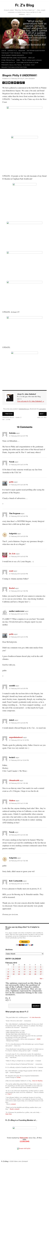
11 (30, 969)
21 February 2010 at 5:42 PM (18, 516)
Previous (8, 414)
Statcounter (24, 1138)
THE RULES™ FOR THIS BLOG (11, 53)
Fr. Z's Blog (24, 4)
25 (30, 974)
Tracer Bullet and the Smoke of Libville (27, 62)
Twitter (19, 1077)
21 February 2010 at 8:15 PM (18, 637)
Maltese (12, 800)
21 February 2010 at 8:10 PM (18, 614)
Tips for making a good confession (32, 60)
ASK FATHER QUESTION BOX (36, 50)
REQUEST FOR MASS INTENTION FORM (14, 67)
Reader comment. (15, 1109)
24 (24, 974)
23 (19, 974)
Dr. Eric (12, 553)
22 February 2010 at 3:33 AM (18, 835)
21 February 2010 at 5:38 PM (18, 485)
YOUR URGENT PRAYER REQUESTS (12, 55)
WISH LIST (31, 58)
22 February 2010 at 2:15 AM (18, 803)
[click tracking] (24, 1141)
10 (24, 969)
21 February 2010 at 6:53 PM (18, 574)
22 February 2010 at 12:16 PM (19, 884)
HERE (38, 1039)
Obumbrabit (14, 780)
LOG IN (3, 50)
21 (8, 974)
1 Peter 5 (9, 1094)
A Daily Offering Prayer (8, 60)
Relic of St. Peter (42, 417)
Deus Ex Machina (37, 1081)
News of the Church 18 (8, 62)
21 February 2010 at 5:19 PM (18, 464)
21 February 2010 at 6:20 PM (18, 536)
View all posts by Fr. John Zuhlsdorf (30, 401)
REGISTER (21, 50)
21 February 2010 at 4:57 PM (18, 436)
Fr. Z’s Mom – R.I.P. (29, 65)
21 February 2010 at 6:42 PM (18, 556)
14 (8, 972)
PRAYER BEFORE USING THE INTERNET (14, 58)
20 (41, 972)
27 (41, 974)
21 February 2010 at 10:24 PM (19, 760)
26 (35, 974)
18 (30, 972)
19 (35, 972)
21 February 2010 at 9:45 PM (18, 723)
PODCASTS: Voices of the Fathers (11, 65)
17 (24, 972)
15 (14, 972)
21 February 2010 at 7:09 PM (18, 591)
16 (19, 972)
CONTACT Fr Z (12, 50)
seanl (11, 570)
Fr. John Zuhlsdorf (29, 78)
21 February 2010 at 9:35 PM (18, 688)
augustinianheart (16, 737)
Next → (42, 414)
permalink (42, 409)
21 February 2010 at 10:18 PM (19, 740)
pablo (11, 481)
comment (13, 1104)
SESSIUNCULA (24, 409)
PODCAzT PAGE (27, 53)
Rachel (12, 588)
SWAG (18, 60)
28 (8, 976)
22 (14, 974)
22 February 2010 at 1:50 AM (18, 783)
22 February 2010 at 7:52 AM (18, 861)
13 (41, 969)
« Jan (7, 978)
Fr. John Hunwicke (35, 1017)
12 (35, 969)
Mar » (42, 978)
